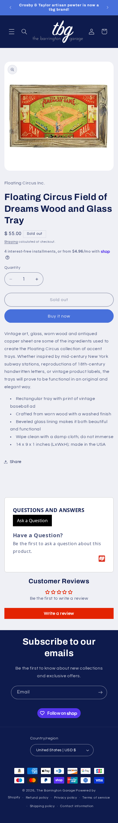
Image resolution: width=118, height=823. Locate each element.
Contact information (77, 806)
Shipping (11, 241)
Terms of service (96, 797)
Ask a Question (32, 521)
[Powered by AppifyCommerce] (102, 558)
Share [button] (15, 462)
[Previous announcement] (10, 7)
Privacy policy (65, 797)
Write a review (59, 613)
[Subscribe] (100, 692)
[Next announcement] (108, 7)
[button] (11, 31)
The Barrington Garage (55, 790)
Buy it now (59, 316)
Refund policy (37, 797)
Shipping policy (42, 806)
